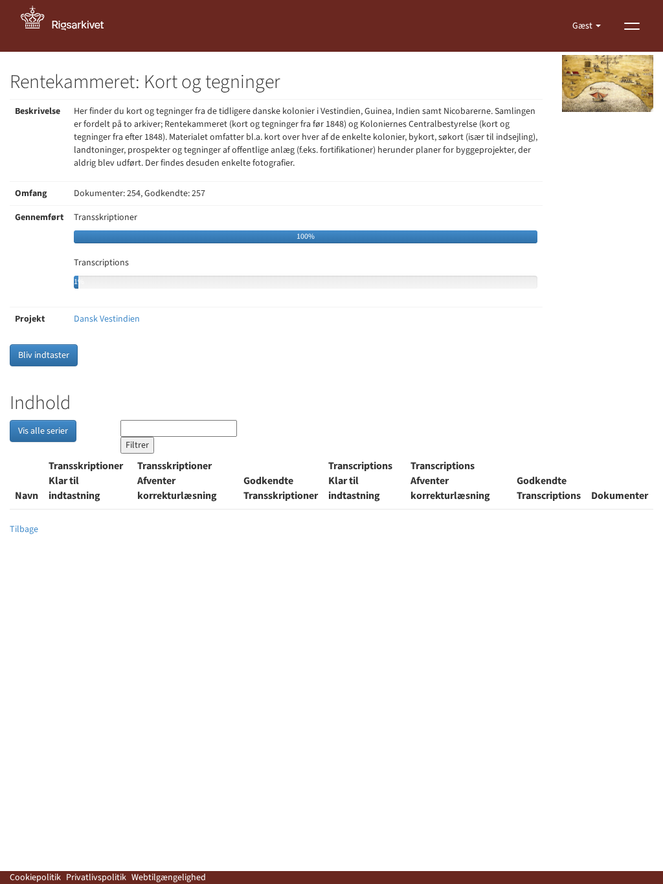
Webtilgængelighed (168, 877)
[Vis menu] (632, 26)
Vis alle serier (43, 431)
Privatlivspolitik (96, 877)
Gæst (583, 25)
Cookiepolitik (35, 877)
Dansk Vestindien (107, 319)
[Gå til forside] (69, 26)
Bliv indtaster (43, 355)
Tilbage (24, 529)
